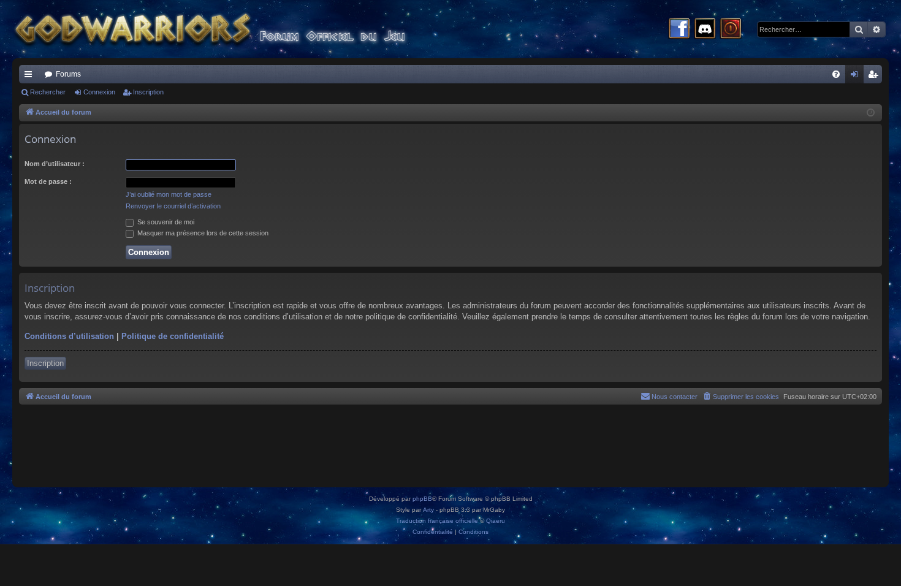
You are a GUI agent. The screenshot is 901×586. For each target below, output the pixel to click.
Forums (68, 74)
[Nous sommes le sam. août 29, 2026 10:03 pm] (871, 113)
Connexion (99, 92)
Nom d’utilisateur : (55, 163)
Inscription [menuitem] (875, 76)
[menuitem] (836, 74)
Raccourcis (30, 76)
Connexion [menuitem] (857, 76)
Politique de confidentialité (172, 336)
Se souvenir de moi (164, 222)
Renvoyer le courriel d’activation (173, 206)
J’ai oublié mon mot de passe (168, 194)
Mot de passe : (48, 181)
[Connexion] (731, 29)
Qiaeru (495, 520)
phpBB (422, 498)
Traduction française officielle (437, 520)
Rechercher (48, 92)
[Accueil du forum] (233, 29)
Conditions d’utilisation (69, 336)
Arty (428, 509)
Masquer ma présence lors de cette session (201, 233)
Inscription (148, 92)
